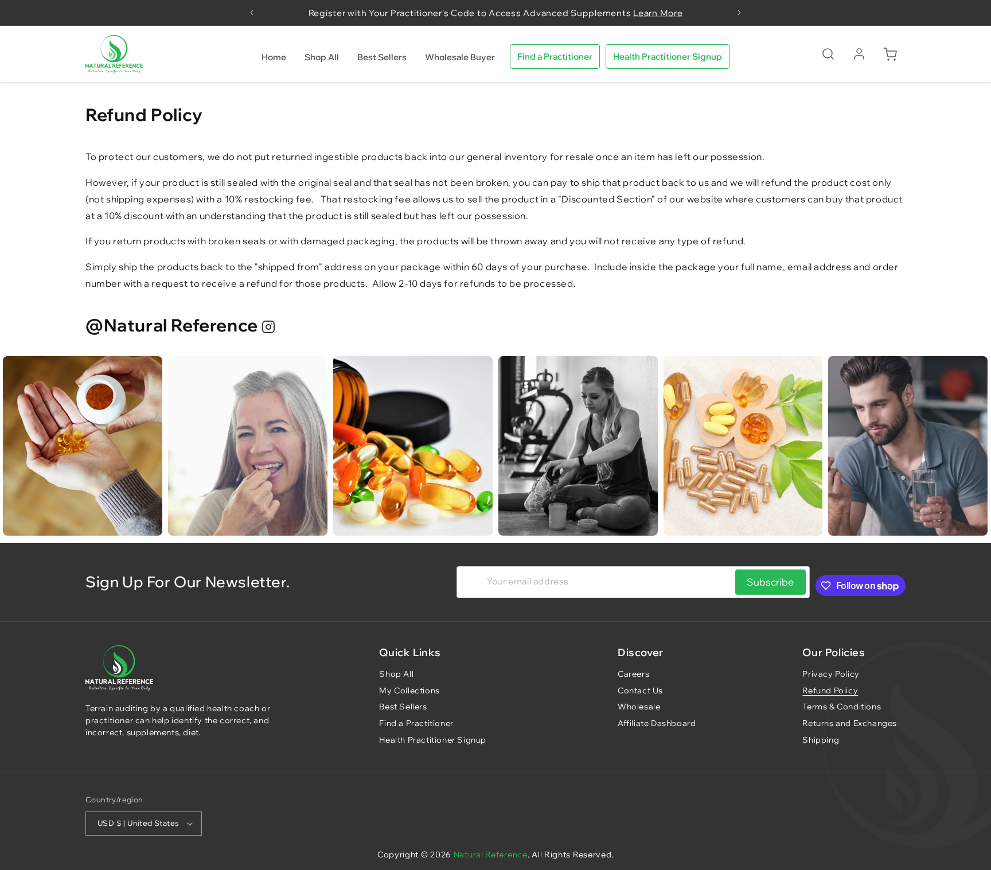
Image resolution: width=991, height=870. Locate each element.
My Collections (409, 690)
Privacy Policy (830, 674)
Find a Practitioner (554, 56)
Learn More (658, 12)
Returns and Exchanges (849, 724)
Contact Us (640, 690)
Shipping (820, 740)
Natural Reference (491, 854)
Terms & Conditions (841, 707)
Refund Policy (830, 690)
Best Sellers (403, 707)
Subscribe (770, 582)
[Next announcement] (739, 12)
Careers (633, 674)
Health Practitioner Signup (667, 56)
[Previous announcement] (251, 12)
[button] (828, 54)
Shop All (396, 674)
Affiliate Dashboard (657, 724)
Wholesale (639, 707)
